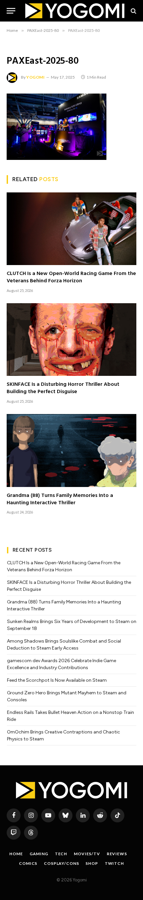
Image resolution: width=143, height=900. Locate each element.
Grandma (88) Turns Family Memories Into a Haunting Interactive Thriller (60, 499)
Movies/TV (87, 853)
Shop (91, 863)
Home (16, 853)
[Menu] (11, 10)
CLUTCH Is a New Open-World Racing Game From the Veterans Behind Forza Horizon (71, 277)
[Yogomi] (74, 11)
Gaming (39, 853)
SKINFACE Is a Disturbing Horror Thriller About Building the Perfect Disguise (63, 388)
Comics (28, 863)
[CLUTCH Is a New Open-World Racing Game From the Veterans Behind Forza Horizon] (71, 228)
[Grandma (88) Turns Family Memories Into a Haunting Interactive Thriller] (71, 450)
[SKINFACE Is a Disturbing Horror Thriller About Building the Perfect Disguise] (71, 339)
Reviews (117, 853)
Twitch (114, 863)
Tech (61, 853)
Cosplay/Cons (61, 863)
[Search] (132, 10)
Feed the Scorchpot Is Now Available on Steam (57, 680)
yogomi (35, 77)
